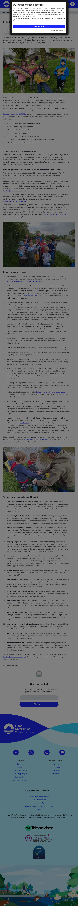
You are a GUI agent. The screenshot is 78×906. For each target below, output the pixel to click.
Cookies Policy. (32, 16)
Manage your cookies (57, 30)
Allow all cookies (39, 26)
